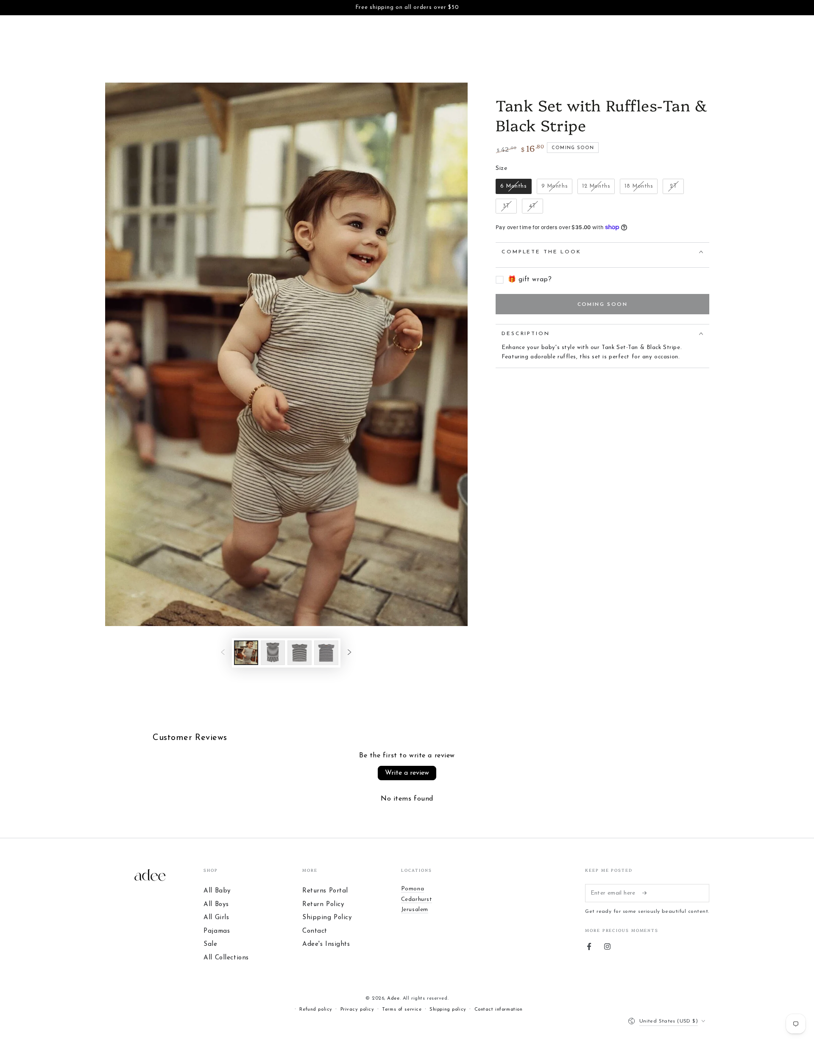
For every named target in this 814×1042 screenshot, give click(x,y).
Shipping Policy (327, 918)
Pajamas (217, 931)
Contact (314, 931)
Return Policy (323, 904)
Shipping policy (447, 1009)
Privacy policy (357, 1009)
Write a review (407, 773)
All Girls (216, 918)
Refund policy (315, 1009)
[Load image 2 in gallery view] (273, 652)
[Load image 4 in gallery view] (326, 652)
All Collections (226, 958)
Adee (393, 998)
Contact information (498, 1009)
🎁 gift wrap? (530, 280)
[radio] (514, 186)
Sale (210, 944)
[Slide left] (223, 653)
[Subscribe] (647, 893)
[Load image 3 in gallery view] (299, 652)
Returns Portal (325, 891)
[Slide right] (349, 653)
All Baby (217, 891)
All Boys (216, 904)
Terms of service (401, 1009)
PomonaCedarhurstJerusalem (416, 899)
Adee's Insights (326, 944)
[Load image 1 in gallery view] (246, 652)
